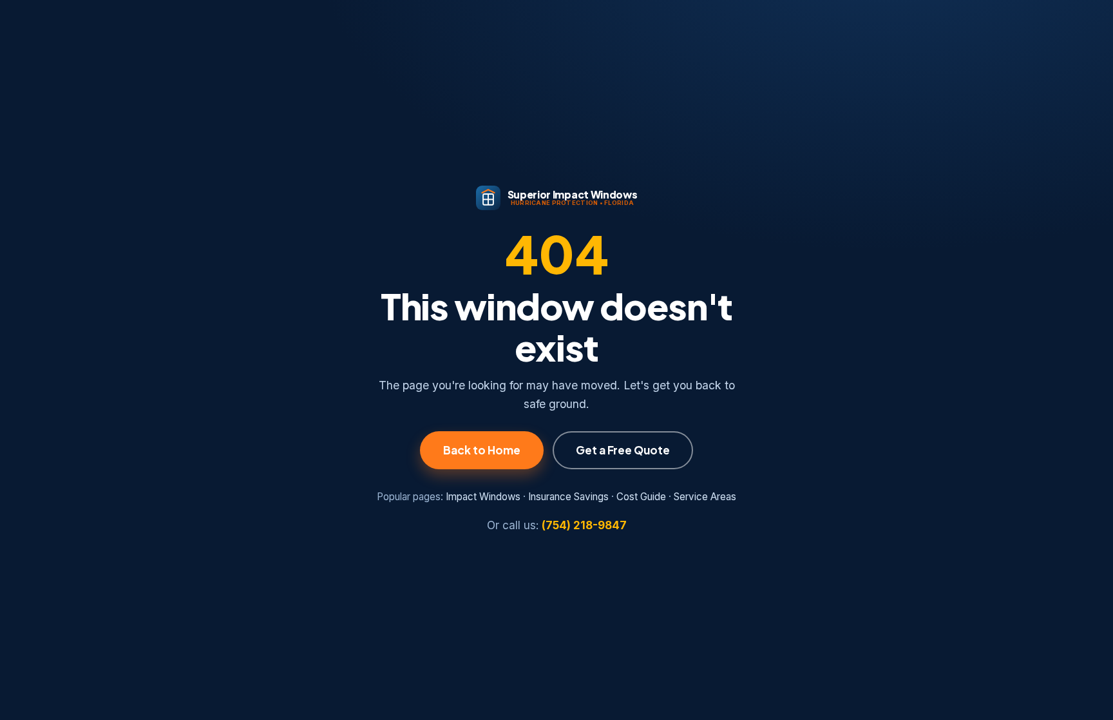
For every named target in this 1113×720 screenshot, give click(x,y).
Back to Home (481, 450)
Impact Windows (483, 497)
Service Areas (705, 497)
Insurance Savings (568, 497)
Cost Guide (641, 497)
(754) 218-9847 (584, 525)
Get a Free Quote (623, 450)
